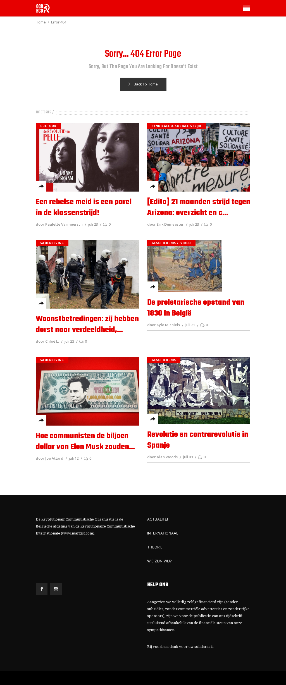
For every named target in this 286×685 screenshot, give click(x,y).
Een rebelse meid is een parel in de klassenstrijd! (84, 207)
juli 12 (73, 458)
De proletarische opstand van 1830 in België (195, 308)
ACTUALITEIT (158, 519)
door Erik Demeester (165, 224)
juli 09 (188, 456)
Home (41, 22)
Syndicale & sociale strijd (176, 126)
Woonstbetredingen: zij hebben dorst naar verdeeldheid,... (87, 324)
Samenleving (52, 243)
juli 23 (93, 224)
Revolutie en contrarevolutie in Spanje (197, 440)
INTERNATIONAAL (162, 533)
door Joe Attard (49, 458)
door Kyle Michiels (163, 324)
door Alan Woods (162, 456)
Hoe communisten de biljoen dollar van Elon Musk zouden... (85, 441)
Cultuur (48, 126)
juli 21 (190, 324)
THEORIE (155, 547)
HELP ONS (157, 585)
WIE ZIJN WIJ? (159, 561)
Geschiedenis (164, 243)
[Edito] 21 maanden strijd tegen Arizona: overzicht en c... (198, 207)
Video (185, 243)
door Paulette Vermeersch (59, 224)
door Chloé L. (47, 341)
